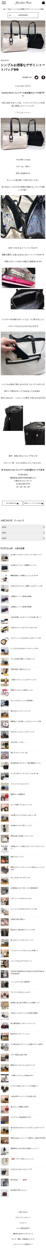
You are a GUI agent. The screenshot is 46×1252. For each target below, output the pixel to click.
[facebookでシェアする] (43, 77)
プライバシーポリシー (23, 1217)
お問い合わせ (23, 1212)
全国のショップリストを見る (32, 503)
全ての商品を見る (11, 503)
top (4, 9)
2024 (4, 533)
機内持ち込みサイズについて (23, 1234)
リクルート (23, 1223)
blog (9, 9)
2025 (4, 527)
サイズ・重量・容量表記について (23, 1239)
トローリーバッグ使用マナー (23, 1244)
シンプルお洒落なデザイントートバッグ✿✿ (28, 9)
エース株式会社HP (23, 1228)
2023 (4, 538)
